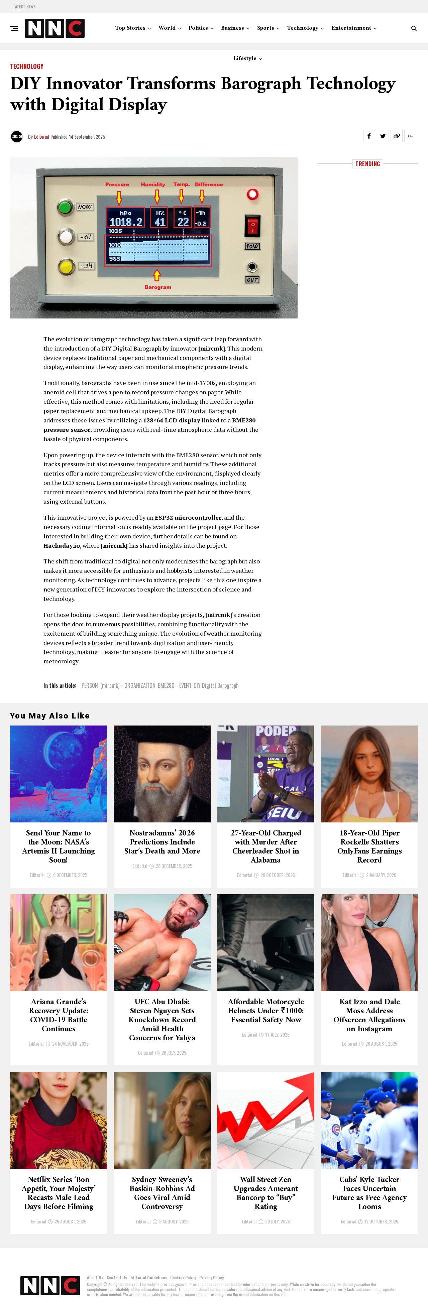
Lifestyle (244, 58)
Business (232, 28)
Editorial (41, 136)
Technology (302, 28)
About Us (95, 1277)
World (167, 28)
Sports (265, 28)
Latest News (24, 6)
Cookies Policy (183, 1277)
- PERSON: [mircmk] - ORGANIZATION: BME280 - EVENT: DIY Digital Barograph (158, 685)
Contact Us (117, 1277)
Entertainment (351, 28)
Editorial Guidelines (148, 1277)
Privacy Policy (211, 1277)
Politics (198, 28)
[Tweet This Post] (383, 136)
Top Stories (130, 28)
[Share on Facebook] (369, 136)
